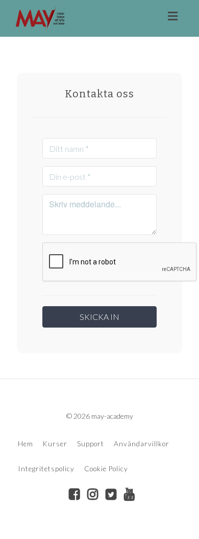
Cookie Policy (106, 469)
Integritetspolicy (46, 469)
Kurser (55, 444)
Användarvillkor (141, 444)
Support (90, 444)
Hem (25, 444)
